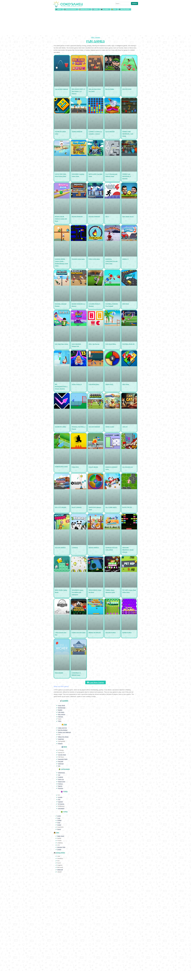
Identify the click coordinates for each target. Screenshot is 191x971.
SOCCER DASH (126, 89)
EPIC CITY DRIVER (60, 507)
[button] (95, 682)
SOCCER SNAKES (60, 547)
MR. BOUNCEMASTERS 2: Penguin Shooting (61, 387)
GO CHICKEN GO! (127, 467)
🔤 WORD (95, 9)
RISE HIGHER (59, 673)
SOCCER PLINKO (110, 632)
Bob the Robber (109, 89)
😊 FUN (64, 724)
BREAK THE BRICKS (95, 632)
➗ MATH (58, 9)
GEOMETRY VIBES (60, 426)
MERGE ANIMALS (94, 547)
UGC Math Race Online (61, 344)
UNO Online (125, 384)
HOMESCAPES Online (61, 466)
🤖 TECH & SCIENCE (70, 9)
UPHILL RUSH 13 (77, 384)
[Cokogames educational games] (68, 4)
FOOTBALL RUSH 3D (128, 344)
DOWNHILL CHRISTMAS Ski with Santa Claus (111, 261)
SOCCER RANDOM (94, 426)
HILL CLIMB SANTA (111, 507)
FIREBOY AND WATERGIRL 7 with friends (127, 134)
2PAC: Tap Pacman (94, 344)
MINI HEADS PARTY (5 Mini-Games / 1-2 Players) (78, 91)
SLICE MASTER (110, 131)
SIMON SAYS (109, 384)
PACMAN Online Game (78, 259)
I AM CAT (125, 426)
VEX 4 (107, 216)
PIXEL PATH (75, 467)
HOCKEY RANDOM (94, 216)
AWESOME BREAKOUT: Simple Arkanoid (127, 550)
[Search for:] (123, 3)
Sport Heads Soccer (128, 216)
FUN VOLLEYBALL (110, 344)
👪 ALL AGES (104, 9)
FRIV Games (95, 37)
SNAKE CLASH (109, 426)
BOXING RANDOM (77, 216)
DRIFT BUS (125, 304)
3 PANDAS (75, 547)
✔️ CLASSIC (64, 701)
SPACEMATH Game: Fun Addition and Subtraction (77, 592)
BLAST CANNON (76, 507)
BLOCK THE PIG (127, 507)
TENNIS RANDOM (77, 131)
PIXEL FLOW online (94, 259)
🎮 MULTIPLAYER (124, 9)
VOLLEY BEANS (93, 467)
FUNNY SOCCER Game (78, 632)
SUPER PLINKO (126, 632)
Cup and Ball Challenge (61, 89)
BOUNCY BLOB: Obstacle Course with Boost (61, 219)
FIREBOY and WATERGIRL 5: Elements (126, 176)
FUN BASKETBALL (94, 384)
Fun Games (95, 41)
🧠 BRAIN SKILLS (84, 9)
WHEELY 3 (125, 259)
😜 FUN (113, 9)
